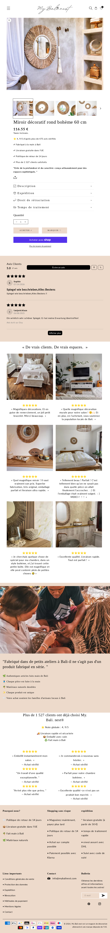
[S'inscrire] (103, 896)
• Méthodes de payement (15, 901)
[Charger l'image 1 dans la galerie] (23, 109)
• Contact (7, 912)
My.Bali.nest (77, 924)
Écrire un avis (58, 267)
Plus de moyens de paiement (40, 246)
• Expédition (9, 890)
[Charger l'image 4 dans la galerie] (87, 109)
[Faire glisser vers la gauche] (9, 108)
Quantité (18, 215)
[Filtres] (94, 267)
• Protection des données (15, 884)
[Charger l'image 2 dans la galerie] (44, 109)
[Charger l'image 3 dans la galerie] (66, 109)
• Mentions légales (12, 906)
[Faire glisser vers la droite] (100, 108)
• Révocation (9, 895)
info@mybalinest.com (64, 878)
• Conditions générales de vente (18, 879)
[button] (9, 8)
